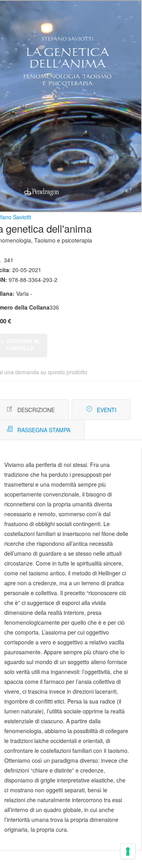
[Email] (130, 409)
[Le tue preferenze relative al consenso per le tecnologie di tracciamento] (127, 851)
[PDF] (107, 409)
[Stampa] (119, 409)
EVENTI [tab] (106, 410)
